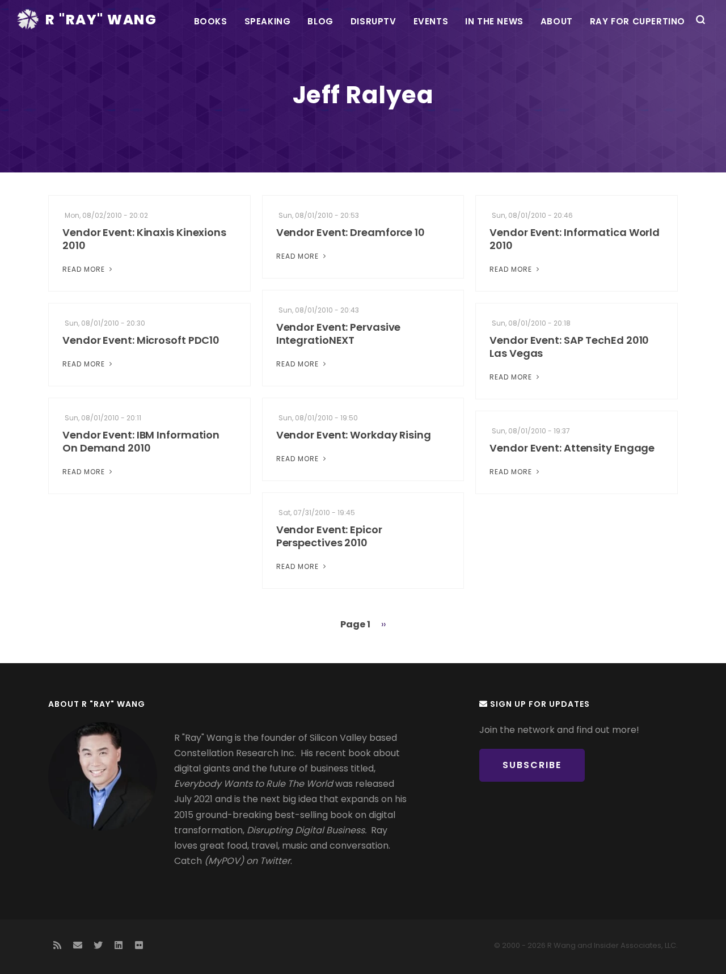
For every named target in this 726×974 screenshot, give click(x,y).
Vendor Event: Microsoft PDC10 (141, 340)
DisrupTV (373, 21)
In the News (494, 21)
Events (431, 21)
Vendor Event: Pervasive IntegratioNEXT (338, 333)
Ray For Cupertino (637, 21)
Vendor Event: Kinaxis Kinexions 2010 (144, 238)
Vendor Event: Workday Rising (353, 435)
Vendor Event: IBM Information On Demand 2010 (141, 441)
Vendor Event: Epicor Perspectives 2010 (329, 536)
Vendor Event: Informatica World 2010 (574, 238)
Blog (320, 21)
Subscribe (532, 764)
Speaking (267, 21)
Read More (84, 269)
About (557, 21)
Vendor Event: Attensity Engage (572, 448)
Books (210, 21)
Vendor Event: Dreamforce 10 (350, 232)
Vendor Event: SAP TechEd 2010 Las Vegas (569, 346)
